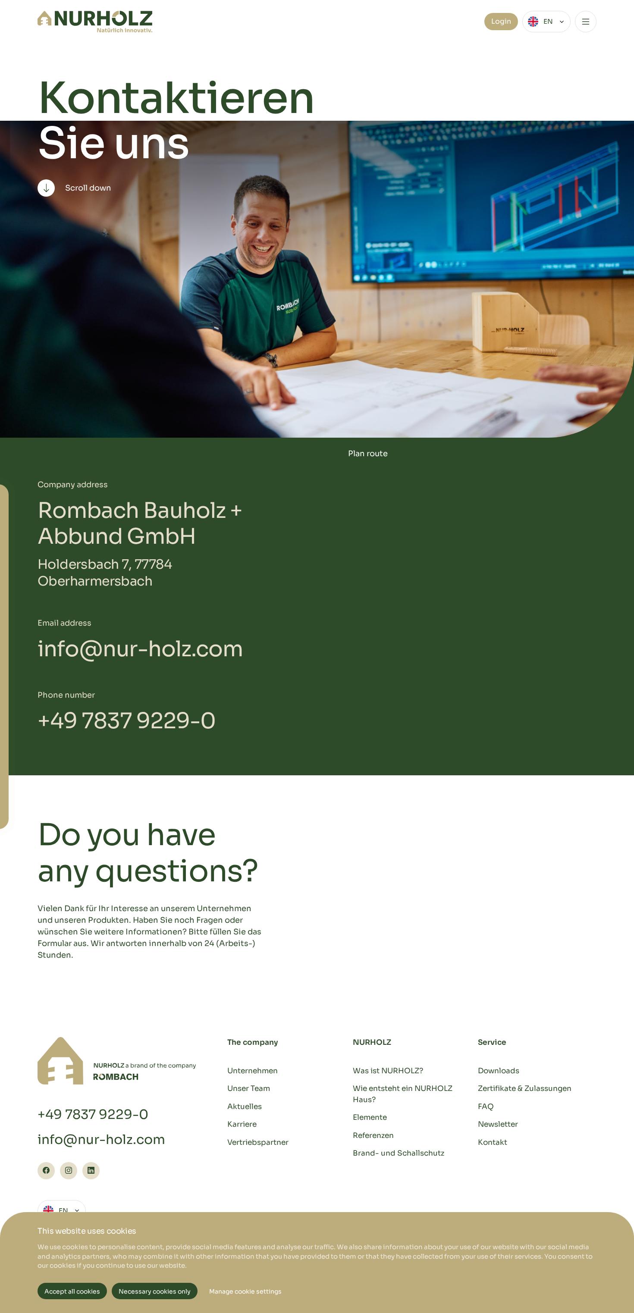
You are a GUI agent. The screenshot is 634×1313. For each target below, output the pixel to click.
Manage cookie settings (245, 1291)
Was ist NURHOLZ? (388, 1070)
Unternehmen (252, 1070)
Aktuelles (244, 1106)
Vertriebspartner (258, 1142)
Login (501, 21)
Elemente (370, 1117)
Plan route (368, 453)
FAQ (486, 1106)
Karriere (242, 1124)
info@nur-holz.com (140, 649)
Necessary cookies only (155, 1291)
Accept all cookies (72, 1291)
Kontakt (492, 1142)
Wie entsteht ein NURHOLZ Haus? (402, 1094)
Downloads (498, 1070)
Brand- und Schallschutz (398, 1153)
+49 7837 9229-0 (127, 721)
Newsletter (498, 1124)
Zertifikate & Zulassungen (524, 1088)
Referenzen (373, 1135)
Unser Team (248, 1088)
